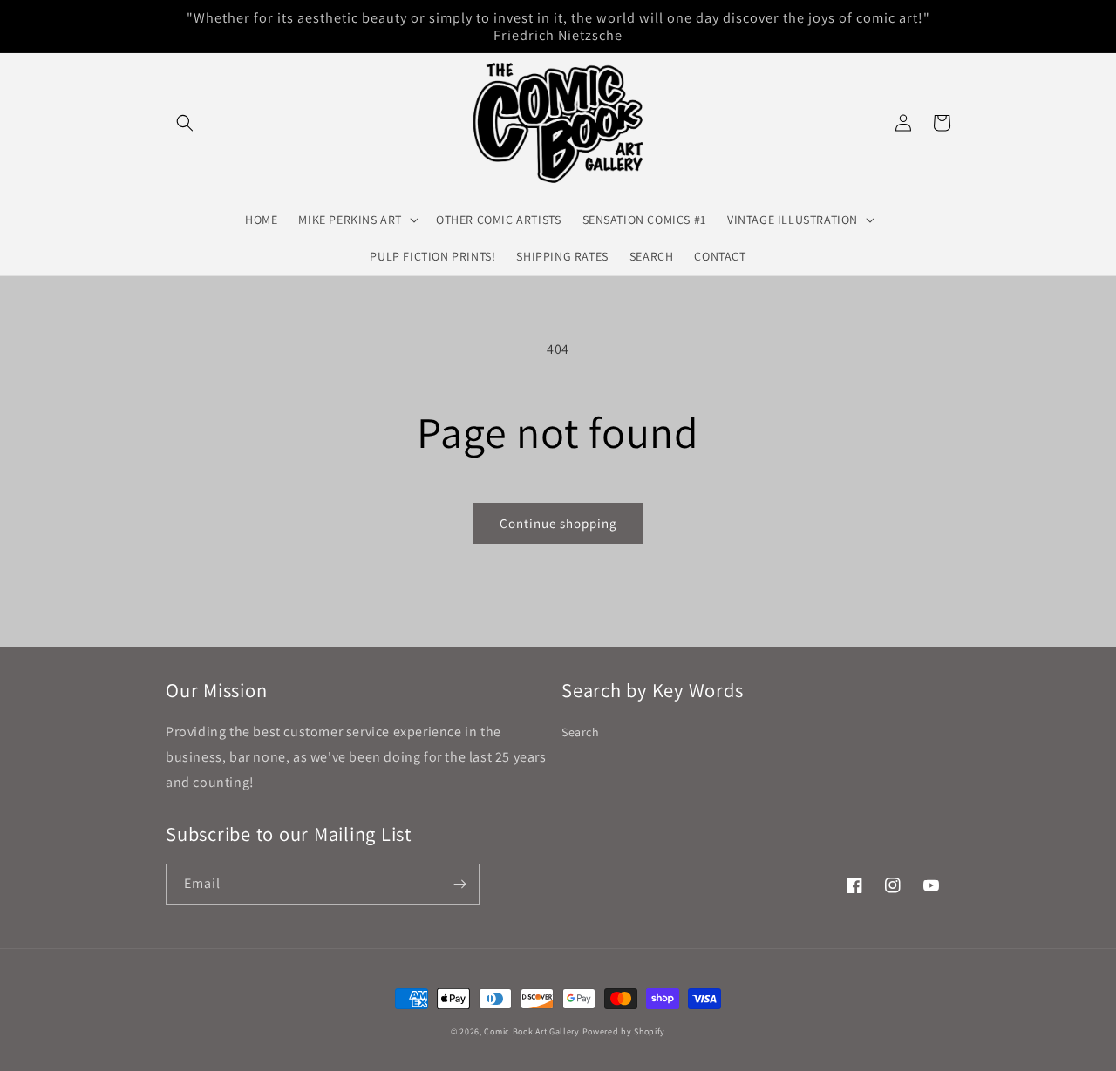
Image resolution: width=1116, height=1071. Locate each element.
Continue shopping (558, 523)
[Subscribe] (459, 884)
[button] (185, 123)
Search (580, 732)
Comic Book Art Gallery (531, 1031)
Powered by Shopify (624, 1031)
